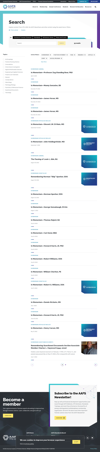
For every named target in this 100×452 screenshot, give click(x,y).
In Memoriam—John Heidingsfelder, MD (48, 142)
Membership (43, 7)
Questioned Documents (11, 90)
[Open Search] (95, 6)
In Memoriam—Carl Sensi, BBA (44, 233)
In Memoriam (45, 54)
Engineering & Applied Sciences (14, 72)
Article (90, 54)
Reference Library (48, 37)
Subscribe (59, 418)
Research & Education (76, 7)
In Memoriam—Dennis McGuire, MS (46, 302)
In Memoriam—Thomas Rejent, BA (45, 220)
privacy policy (29, 444)
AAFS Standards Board (25, 1)
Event (43, 58)
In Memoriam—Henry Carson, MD (45, 328)
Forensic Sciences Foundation (45, 1)
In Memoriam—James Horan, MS (44, 98)
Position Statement (60, 54)
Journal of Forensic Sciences (10, 1)
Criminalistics (9, 64)
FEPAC (34, 1)
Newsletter (63, 1)
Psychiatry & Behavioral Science (14, 87)
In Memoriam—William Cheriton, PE (46, 272)
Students (65, 7)
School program (55, 58)
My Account (94, 1)
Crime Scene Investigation (12, 67)
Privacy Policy (93, 448)
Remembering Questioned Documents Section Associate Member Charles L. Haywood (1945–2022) (55, 346)
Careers (23, 30)
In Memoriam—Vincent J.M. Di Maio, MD (47, 124)
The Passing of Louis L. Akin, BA (44, 159)
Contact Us (83, 1)
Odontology (8, 82)
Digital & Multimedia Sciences (13, 69)
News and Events (61, 37)
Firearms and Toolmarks (11, 74)
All (10, 37)
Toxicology (8, 92)
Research (81, 54)
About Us (35, 7)
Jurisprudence (9, 79)
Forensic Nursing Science (12, 62)
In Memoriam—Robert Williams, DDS (46, 259)
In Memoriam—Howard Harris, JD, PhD (47, 246)
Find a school (14, 30)
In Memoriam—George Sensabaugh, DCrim (49, 207)
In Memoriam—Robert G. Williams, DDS (47, 285)
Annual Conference (55, 7)
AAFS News (30, 433)
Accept (76, 441)
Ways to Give (71, 1)
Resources (88, 7)
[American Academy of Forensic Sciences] (9, 7)
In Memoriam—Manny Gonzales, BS (46, 85)
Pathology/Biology (10, 85)
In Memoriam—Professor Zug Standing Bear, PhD (52, 72)
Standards (37, 37)
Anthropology (9, 59)
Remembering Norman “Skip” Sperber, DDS (49, 177)
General (7, 77)
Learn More (8, 415)
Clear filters (44, 62)
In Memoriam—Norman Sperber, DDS (47, 194)
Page (71, 54)
